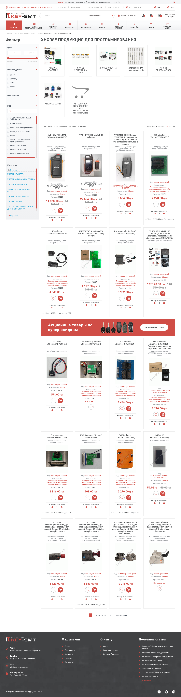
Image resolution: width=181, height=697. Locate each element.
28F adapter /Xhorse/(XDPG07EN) (159, 136)
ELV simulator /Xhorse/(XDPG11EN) (57, 436)
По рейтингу (83, 126)
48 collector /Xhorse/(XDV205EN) (57, 232)
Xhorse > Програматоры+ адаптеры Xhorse (20, 141)
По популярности (60, 126)
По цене (72, 126)
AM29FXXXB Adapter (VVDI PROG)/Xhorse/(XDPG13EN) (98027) (91, 233)
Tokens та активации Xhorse (21, 128)
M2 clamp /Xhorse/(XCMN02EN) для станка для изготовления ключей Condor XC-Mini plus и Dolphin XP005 (91, 526)
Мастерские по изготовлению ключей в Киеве (30, 7)
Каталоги (69, 654)
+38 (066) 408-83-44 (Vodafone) (22, 659)
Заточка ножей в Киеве (152, 661)
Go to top (13, 170)
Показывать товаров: (156, 126)
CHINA (12, 75)
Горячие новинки (94, 7)
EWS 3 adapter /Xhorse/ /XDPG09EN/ (91, 436)
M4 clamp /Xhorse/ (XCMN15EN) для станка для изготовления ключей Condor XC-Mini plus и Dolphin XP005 (159, 526)
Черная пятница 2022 (151, 676)
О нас (67, 646)
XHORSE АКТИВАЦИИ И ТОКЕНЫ (21, 179)
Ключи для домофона (151, 668)
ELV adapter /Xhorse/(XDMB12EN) (125, 343)
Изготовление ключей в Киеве (155, 664)
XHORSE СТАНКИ (14, 202)
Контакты (69, 662)
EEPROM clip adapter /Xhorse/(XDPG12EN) (91, 343)
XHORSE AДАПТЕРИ (18, 146)
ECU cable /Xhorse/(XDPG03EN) (57, 343)
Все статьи (146, 680)
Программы (70, 650)
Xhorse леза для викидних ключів (18, 190)
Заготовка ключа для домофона (155, 653)
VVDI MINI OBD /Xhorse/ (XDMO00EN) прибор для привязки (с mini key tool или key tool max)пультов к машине (125, 139)
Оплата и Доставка (111, 654)
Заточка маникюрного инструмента (157, 657)
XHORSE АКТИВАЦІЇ (18, 150)
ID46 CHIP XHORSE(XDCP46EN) (159, 436)
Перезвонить (135, 7)
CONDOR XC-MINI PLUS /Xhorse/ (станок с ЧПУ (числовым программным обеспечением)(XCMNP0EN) (159, 234)
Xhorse (12, 87)
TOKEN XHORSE (16, 124)
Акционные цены (154, 327)
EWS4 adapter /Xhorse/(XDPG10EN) (125, 436)
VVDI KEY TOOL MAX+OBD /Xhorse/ (91, 136)
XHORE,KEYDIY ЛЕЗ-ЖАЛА (20, 132)
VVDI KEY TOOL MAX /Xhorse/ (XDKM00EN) (57, 136)
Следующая (121, 615)
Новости (62, 7)
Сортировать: (46, 126)
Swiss (12, 83)
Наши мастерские (110, 650)
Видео (105, 646)
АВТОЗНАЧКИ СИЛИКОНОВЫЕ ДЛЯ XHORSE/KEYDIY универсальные (20, 209)
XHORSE (13, 136)
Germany (13, 79)
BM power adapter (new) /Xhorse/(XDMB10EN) (125, 232)
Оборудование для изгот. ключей (156, 672)
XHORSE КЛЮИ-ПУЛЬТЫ (19, 153)
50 (170, 126)
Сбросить (14, 216)
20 (167, 126)
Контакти (75, 7)
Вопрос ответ (114, 7)
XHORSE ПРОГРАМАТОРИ (18, 196)
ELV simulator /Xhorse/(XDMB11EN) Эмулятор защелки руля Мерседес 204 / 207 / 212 (159, 345)
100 (173, 126)
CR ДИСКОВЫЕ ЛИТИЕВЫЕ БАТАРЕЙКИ (20, 119)
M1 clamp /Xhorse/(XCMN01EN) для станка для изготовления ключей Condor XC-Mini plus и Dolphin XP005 (57, 526)
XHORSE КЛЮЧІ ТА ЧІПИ (17, 184)
